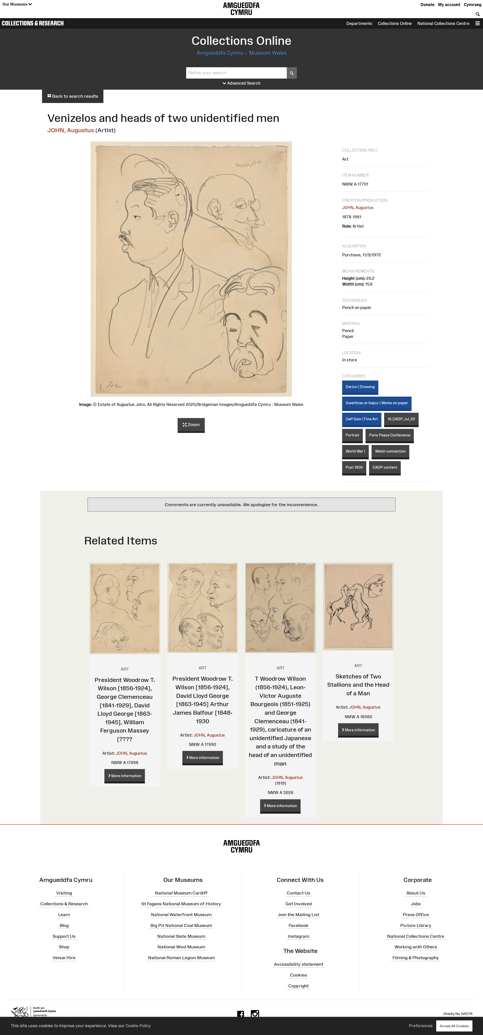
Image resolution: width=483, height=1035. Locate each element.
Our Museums (15, 4)
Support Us (64, 936)
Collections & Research (33, 23)
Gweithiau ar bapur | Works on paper (377, 403)
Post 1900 (354, 467)
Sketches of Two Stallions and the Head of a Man (358, 685)
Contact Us (298, 892)
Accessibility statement (298, 964)
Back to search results (74, 96)
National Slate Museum (181, 936)
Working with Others (415, 946)
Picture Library (415, 925)
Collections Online (395, 23)
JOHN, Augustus (70, 130)
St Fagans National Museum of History (181, 903)
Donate (427, 4)
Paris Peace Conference (389, 435)
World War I (355, 451)
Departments (359, 23)
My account (449, 4)
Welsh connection (390, 451)
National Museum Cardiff (181, 892)
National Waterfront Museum (181, 914)
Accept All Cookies (454, 1026)
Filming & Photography (415, 957)
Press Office (416, 914)
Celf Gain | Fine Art (362, 419)
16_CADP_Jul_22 (401, 419)
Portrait (352, 435)
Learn (64, 914)
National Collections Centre (443, 23)
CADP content (385, 467)
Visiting (64, 892)
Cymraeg (472, 4)
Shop (64, 946)
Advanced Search (243, 83)
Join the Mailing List (298, 914)
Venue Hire (64, 957)
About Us (415, 892)
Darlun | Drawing (360, 387)
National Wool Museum (181, 946)
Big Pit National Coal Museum (181, 925)
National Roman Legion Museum (181, 957)
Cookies (298, 975)
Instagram (298, 936)
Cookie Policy (138, 1025)
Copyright (298, 985)
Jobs (416, 903)
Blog (64, 925)
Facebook (298, 925)
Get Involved (299, 903)
